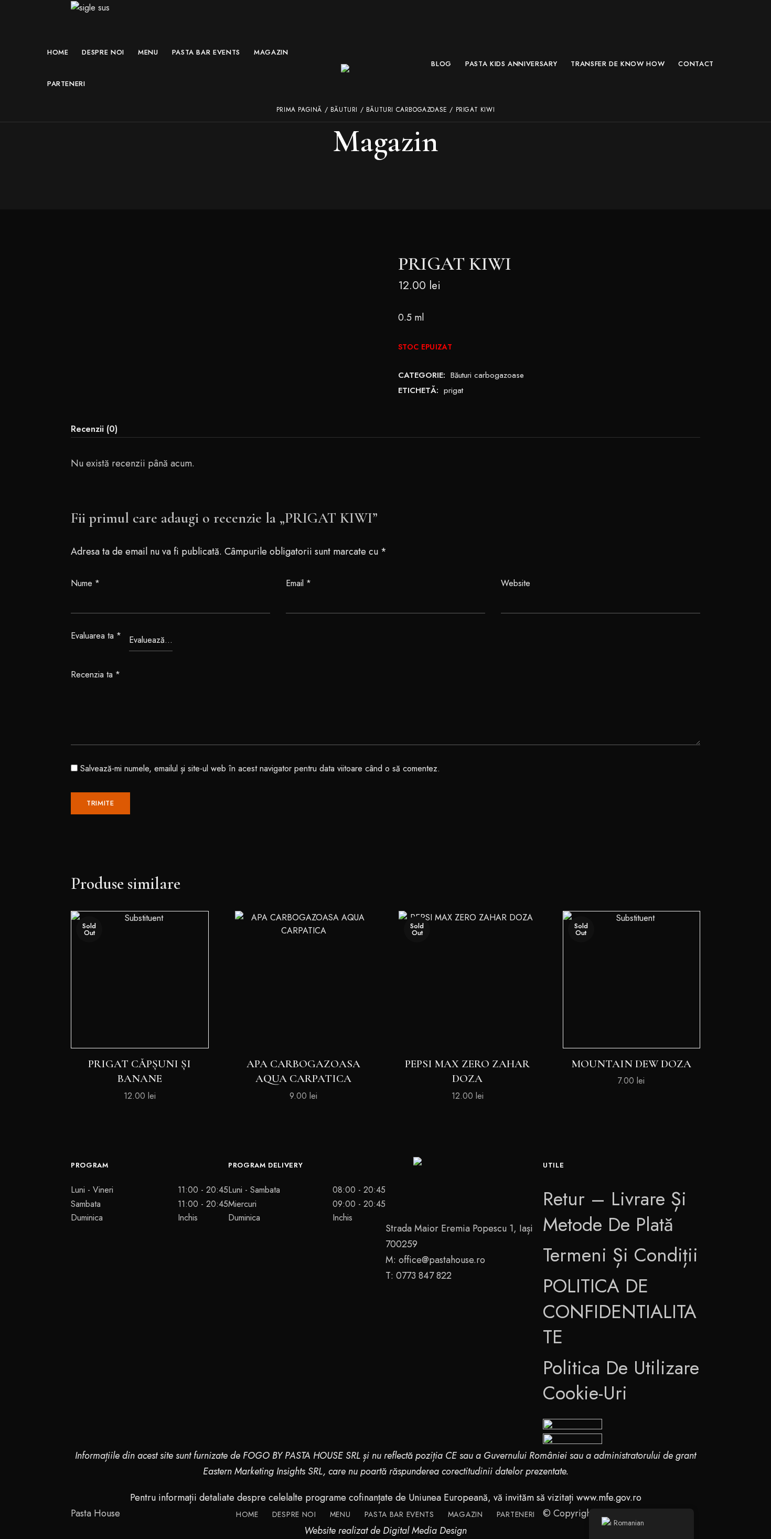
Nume (85, 583)
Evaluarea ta (96, 636)
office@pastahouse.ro (442, 1260)
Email (298, 583)
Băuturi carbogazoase (487, 375)
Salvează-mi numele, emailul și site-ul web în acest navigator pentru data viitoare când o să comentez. (260, 768)
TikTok (482, 1299)
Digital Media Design (425, 1530)
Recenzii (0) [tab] (94, 429)
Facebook (445, 1299)
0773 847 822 (424, 1275)
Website (515, 583)
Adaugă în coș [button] (303, 1029)
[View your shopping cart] (718, 100)
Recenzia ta (95, 674)
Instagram (464, 1299)
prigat (453, 390)
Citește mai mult (139, 1029)
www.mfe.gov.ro (608, 1497)
